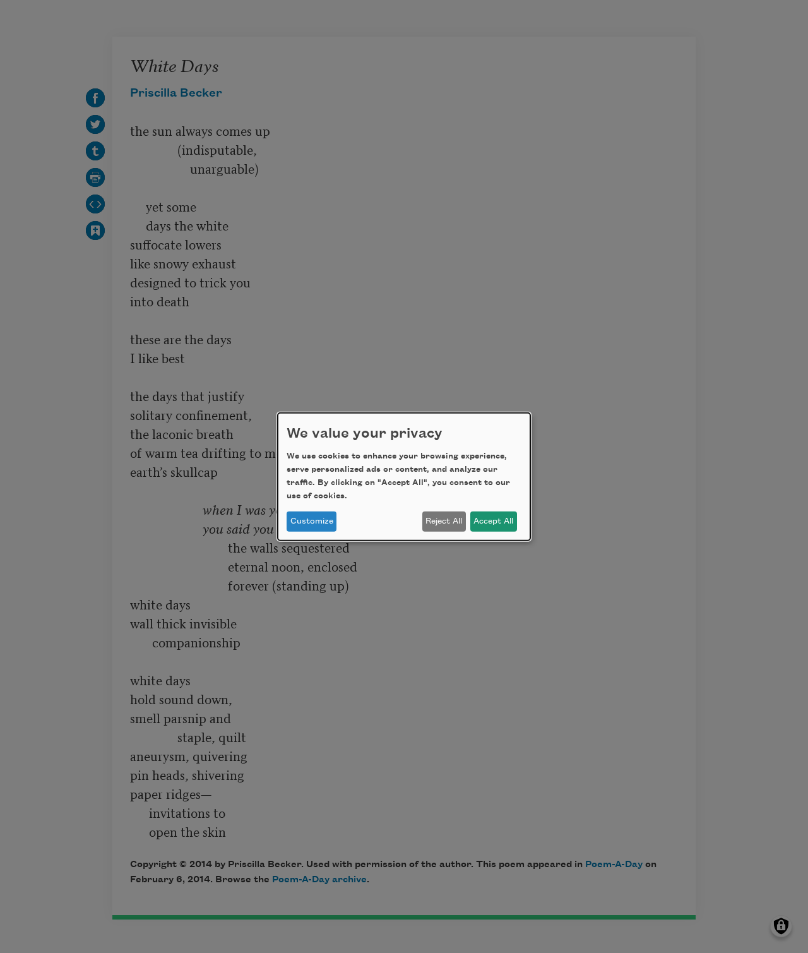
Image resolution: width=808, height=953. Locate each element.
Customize (311, 521)
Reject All (443, 521)
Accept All (493, 521)
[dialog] (404, 476)
